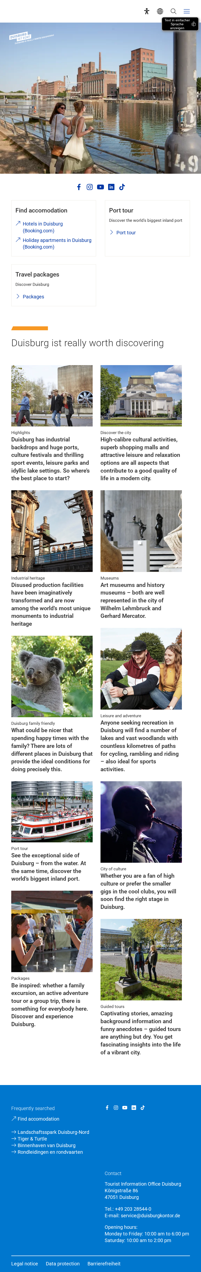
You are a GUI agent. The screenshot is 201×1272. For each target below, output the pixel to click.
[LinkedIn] (111, 187)
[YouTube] (100, 187)
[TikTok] (122, 187)
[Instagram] (89, 187)
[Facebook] (78, 187)
